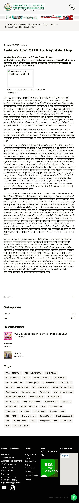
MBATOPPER (66, 421)
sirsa (7, 425)
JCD (7, 421)
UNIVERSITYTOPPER (21, 425)
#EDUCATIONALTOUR (42, 378)
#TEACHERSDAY (54, 397)
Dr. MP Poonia (10, 411)
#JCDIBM (9, 387)
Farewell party (45, 416)
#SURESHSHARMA (36, 397)
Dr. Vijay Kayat (40, 411)
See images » (12, 93)
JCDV (33, 421)
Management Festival (48, 421)
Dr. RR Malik (25, 411)
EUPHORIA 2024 (11, 416)
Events (7, 313)
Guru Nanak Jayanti (64, 416)
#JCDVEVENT (22, 387)
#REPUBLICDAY (11, 392)
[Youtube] (4, 488)
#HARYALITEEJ (65, 382)
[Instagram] (12, 488)
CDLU (43, 406)
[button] (74, 497)
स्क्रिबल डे (17, 353)
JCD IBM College (19, 421)
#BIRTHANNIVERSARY (33, 373)
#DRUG (26, 378)
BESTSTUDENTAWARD (28, 406)
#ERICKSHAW (60, 378)
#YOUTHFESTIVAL (12, 402)
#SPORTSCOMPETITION (63, 392)
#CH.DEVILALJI (51, 373)
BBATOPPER (66, 402)
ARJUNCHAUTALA (50, 402)
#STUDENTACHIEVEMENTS (15, 397)
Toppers (8, 344)
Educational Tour (57, 411)
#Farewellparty (32, 382)
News (24, 45)
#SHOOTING (44, 392)
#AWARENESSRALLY (12, 373)
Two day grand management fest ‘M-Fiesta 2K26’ (41, 334)
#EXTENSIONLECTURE (13, 382)
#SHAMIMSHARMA (28, 392)
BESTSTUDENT (10, 406)
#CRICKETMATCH (12, 378)
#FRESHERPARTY (49, 382)
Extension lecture (29, 416)
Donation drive (56, 406)
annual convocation (31, 402)
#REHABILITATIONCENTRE (62, 387)
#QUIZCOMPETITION (40, 387)
